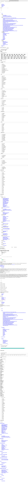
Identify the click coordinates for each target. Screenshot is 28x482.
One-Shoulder (3, 147)
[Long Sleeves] (2, 391)
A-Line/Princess (4, 155)
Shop (2, 308)
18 (5, 55)
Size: (0, 255)
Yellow (3, 172)
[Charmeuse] (1, 378)
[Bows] (1, 376)
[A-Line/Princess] (2, 387)
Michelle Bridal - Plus (5, 203)
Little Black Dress (4, 78)
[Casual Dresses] (3, 361)
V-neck (3, 152)
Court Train (3, 136)
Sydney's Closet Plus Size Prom (6, 220)
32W (6, 58)
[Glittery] (1, 372)
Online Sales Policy (2, 265)
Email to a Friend (2, 266)
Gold (2, 189)
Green (3, 174)
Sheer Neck (3, 150)
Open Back (3, 94)
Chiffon (3, 124)
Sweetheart (3, 151)
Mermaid (3, 156)
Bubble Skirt (3, 90)
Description (3, 267)
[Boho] (2, 363)
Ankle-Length (3, 134)
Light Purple (3, 181)
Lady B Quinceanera (5, 233)
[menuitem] (15, 4)
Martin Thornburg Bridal (4, 428)
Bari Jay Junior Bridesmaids (6, 212)
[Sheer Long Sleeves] (2, 392)
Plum (2, 185)
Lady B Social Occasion (5, 238)
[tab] (15, 202)
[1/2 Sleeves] (2, 390)
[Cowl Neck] (2, 384)
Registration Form (13, 264)
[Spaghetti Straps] (2, 394)
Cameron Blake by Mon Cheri (6, 236)
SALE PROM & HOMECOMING (7, 209)
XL (22, 58)
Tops (2, 86)
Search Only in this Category (4, 49)
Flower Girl (3, 68)
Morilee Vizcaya (3, 466)
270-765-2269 (2, 1)
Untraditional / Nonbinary (6, 226)
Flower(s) (3, 117)
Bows (3, 114)
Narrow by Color (3, 171)
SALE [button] (2, 207)
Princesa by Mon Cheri (5, 234)
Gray (2, 191)
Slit (2, 97)
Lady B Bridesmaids (5, 213)
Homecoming (3, 69)
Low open (3, 102)
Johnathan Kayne (5, 219)
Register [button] (3, 338)
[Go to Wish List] (1, 2)
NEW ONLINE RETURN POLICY (14, 0)
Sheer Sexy (3, 83)
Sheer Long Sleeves (4, 162)
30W (2, 58)
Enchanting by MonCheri (6, 200)
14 (25, 54)
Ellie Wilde (3, 447)
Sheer (3, 103)
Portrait (3, 148)
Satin (2, 128)
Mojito (3, 173)
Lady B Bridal (4, 201)
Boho (3, 76)
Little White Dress (4, 79)
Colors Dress (3, 445)
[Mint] (2, 259)
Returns (2, 294)
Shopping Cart (3, 5)
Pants (2, 81)
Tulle (2, 131)
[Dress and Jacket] (2, 364)
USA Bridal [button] (3, 327)
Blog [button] (2, 310)
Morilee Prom (3, 448)
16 (2, 55)
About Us (3, 297)
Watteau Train (3, 140)
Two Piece (3, 87)
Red (2, 186)
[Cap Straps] (2, 393)
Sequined (3, 129)
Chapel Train (3, 135)
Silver (3, 192)
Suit (2, 85)
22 (10, 55)
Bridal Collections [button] (2, 423)
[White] (4, 259)
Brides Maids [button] (1, 438)
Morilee (4, 204)
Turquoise (3, 176)
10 (19, 54)
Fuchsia (3, 184)
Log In (2, 6)
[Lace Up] (2, 370)
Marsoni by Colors (4, 470)
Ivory (3, 188)
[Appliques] (1, 375)
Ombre (3, 109)
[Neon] (1, 373)
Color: (1, 258)
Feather (3, 116)
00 (5, 54)
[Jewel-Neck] (2, 386)
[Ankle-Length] (1, 381)
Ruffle (3, 119)
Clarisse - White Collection (6, 199)
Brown (3, 190)
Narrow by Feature (3, 61)
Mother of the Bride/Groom (5, 70)
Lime (2, 175)
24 (13, 55)
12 (22, 54)
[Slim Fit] (2, 389)
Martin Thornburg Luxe (5, 202)
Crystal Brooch (4, 115)
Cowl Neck (3, 143)
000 (2, 54)
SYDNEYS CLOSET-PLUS (5, 433)
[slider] (25, 348)
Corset (3, 92)
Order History (3, 302)
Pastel (3, 110)
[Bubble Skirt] (2, 366)
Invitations (4, 241)
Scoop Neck (3, 149)
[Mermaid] (2, 388)
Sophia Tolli (4, 206)
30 (21, 55)
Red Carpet (3, 72)
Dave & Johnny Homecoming (6, 228)
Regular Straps (3, 167)
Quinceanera (3, 71)
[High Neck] (2, 385)
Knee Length (3, 137)
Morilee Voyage (3, 431)
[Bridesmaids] (3, 360)
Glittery (3, 107)
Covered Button (4, 100)
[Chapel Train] (1, 382)
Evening (3, 67)
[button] (2, 13)
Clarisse (2, 444)
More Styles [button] (1, 479)
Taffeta (3, 130)
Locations (3, 298)
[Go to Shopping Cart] (0, 2)
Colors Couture (4, 217)
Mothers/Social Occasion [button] (3, 468)
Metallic (3, 108)
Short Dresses (3, 84)
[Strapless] (2, 395)
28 (18, 55)
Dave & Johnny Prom (5, 218)
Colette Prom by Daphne (5, 216)
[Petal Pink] (3, 259)
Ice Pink (3, 182)
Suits (2, 453)
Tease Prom (4, 221)
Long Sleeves (3, 161)
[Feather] (1, 379)
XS (12, 58)
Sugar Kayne (4, 231)
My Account (3, 4)
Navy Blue (3, 179)
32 (25, 354)
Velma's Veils (4, 243)
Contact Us (3, 293)
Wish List (3, 303)
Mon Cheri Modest (4, 430)
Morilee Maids (3, 441)
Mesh (3, 127)
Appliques (3, 113)
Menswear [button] (1, 451)
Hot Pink (3, 183)
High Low (3, 93)
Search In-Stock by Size (4, 52)
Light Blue (3, 177)
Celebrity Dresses (4, 91)
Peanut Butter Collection (5, 223)
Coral (3, 187)
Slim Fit (3, 157)
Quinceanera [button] (1, 464)
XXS (9, 58)
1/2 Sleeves (3, 160)
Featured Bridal (4, 245)
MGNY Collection (5, 239)
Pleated (3, 95)
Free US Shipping (4, 299)
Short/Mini (3, 138)
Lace (2, 118)
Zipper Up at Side (4, 104)
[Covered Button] (2, 369)
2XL (25, 58)
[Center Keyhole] (2, 367)
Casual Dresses (4, 65)
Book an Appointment (7, 1)
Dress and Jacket (4, 77)
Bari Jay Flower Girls (4, 462)
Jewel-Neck (3, 145)
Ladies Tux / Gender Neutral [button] (5, 224)
